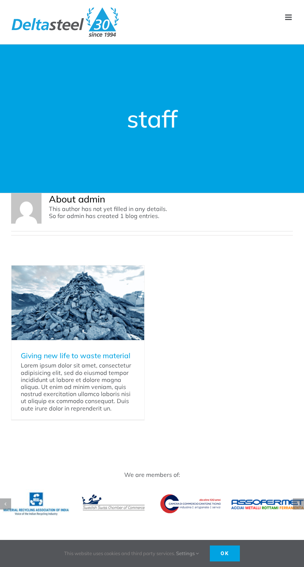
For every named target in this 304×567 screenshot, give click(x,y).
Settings (186, 553)
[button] (5, 504)
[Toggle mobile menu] (289, 17)
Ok (225, 553)
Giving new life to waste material (75, 355)
